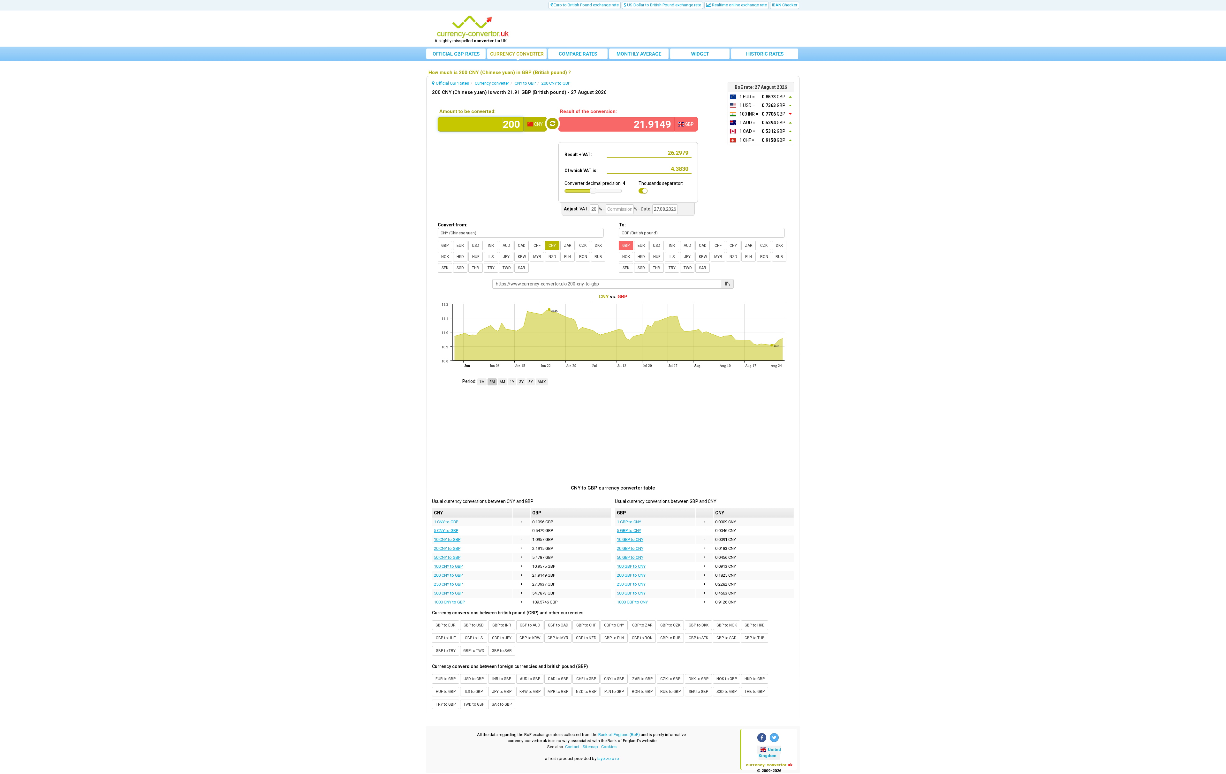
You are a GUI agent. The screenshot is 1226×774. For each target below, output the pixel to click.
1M (482, 382)
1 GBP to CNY (629, 522)
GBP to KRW (530, 638)
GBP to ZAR (642, 625)
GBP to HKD (755, 625)
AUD (506, 245)
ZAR (567, 245)
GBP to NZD (586, 638)
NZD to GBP (586, 691)
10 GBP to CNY (630, 539)
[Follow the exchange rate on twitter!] (774, 737)
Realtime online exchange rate (739, 5)
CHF (537, 245)
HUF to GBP (446, 691)
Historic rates (764, 54)
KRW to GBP (530, 691)
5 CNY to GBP (446, 530)
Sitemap (590, 746)
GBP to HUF (446, 638)
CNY (552, 245)
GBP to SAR (502, 651)
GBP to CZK (670, 625)
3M (492, 382)
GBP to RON (642, 638)
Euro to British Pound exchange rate (586, 5)
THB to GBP (755, 691)
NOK (445, 256)
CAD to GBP (558, 679)
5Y (530, 382)
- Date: (644, 208)
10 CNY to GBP (447, 539)
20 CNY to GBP (447, 548)
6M (502, 382)
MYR (537, 256)
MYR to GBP (558, 691)
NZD (552, 256)
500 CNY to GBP (448, 593)
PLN (567, 256)
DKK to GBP (698, 679)
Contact (572, 746)
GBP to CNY (614, 625)
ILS (491, 256)
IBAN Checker (784, 5)
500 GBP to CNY (631, 593)
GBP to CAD (558, 625)
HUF (475, 256)
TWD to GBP (473, 704)
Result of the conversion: (588, 111)
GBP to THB (755, 638)
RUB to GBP (670, 691)
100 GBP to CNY (631, 566)
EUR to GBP (445, 679)
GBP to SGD (726, 638)
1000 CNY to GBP (449, 602)
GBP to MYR (558, 638)
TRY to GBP (446, 704)
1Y (512, 382)
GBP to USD (474, 625)
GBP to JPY (501, 638)
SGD (460, 268)
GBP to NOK (726, 625)
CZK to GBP (670, 679)
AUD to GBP (530, 679)
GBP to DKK (698, 625)
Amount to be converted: (467, 111)
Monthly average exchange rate (639, 55)
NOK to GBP (726, 679)
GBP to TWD (473, 651)
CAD (522, 245)
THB (475, 268)
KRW (522, 256)
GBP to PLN (614, 638)
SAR (521, 268)
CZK (583, 245)
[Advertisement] (660, 28)
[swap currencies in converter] (552, 123)
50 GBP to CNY (630, 557)
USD (475, 245)
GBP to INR (501, 625)
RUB (598, 256)
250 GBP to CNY (631, 584)
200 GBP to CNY (631, 575)
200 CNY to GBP (448, 575)
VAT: (584, 208)
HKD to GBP (755, 679)
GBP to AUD (530, 625)
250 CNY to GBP (448, 584)
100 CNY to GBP (448, 566)
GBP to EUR (445, 625)
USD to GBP (474, 679)
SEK (445, 268)
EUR (460, 245)
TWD (507, 268)
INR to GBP (501, 679)
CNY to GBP (614, 679)
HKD (460, 256)
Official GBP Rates (456, 54)
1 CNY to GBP (446, 522)
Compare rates (578, 54)
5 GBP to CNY (629, 530)
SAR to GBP (502, 704)
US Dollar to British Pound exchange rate (663, 5)
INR (491, 245)
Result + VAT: (578, 154)
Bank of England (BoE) (619, 734)
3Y (521, 382)
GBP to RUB (670, 638)
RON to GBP (642, 691)
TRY (491, 268)
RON (583, 256)
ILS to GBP (474, 691)
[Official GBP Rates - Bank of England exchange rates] (473, 26)
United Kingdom (770, 752)
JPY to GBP (501, 691)
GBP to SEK (698, 638)
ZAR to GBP (642, 679)
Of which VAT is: (581, 170)
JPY (506, 256)
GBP (445, 245)
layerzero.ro (608, 758)
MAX (542, 382)
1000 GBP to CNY (632, 602)
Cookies (609, 746)
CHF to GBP (586, 679)
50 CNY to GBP (447, 557)
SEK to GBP (698, 691)
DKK (598, 245)
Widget (700, 54)
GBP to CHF (586, 625)
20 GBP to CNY (630, 548)
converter (517, 54)
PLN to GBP (614, 691)
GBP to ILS (474, 638)
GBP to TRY (446, 651)
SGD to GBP (726, 691)
